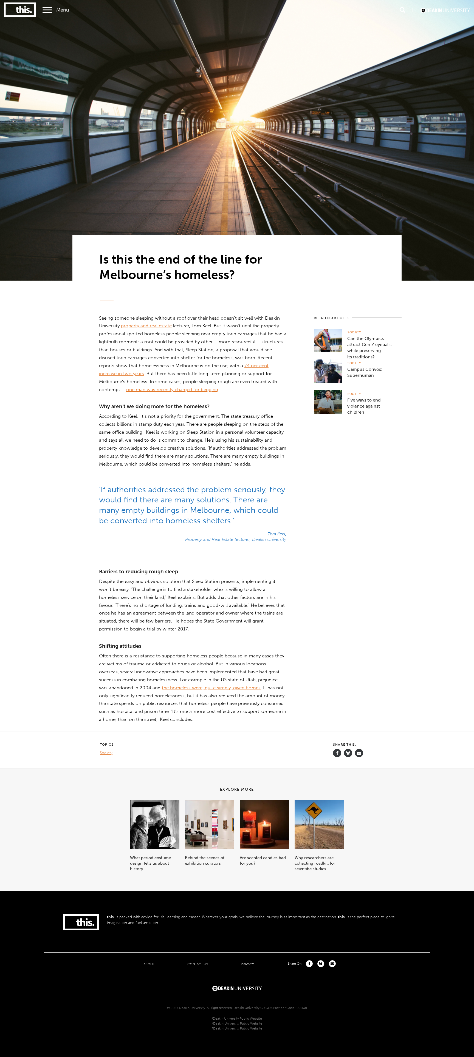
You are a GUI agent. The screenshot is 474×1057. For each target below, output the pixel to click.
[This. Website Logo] (20, 10)
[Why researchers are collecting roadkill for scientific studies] (319, 847)
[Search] (402, 10)
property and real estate (146, 325)
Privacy (247, 964)
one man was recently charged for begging (172, 389)
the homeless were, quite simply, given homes (211, 687)
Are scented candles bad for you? (263, 860)
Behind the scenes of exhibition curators (204, 860)
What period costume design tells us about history (150, 863)
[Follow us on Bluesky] (348, 755)
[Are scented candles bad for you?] (264, 847)
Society (354, 332)
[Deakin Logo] (445, 10)
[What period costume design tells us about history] (154, 847)
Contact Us (197, 964)
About (149, 964)
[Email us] (359, 753)
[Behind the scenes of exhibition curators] (209, 847)
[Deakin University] (237, 988)
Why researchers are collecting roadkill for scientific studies (315, 863)
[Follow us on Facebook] (337, 753)
